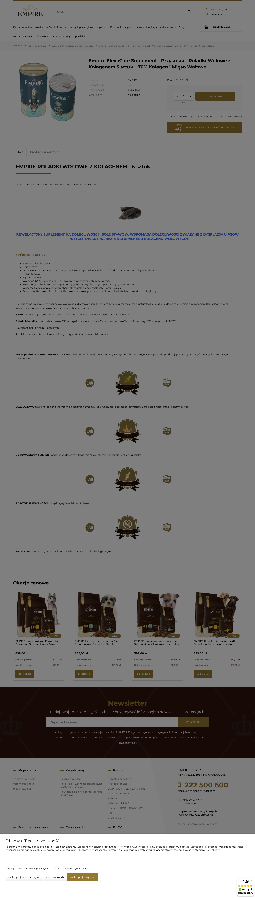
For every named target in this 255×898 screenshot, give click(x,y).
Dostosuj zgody (55, 877)
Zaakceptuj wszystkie (82, 877)
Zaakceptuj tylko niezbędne (24, 877)
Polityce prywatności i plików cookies (142, 846)
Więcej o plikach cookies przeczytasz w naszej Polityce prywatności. (47, 868)
